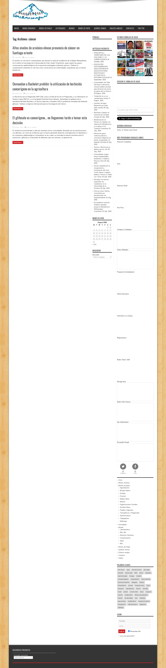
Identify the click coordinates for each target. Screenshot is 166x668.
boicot (141, 573)
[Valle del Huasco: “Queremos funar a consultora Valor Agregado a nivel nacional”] (139, 54)
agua (128, 569)
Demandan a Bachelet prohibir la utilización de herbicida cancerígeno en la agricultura (47, 86)
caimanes (148, 573)
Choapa (131, 576)
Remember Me (135, 631)
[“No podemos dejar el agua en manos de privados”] (139, 72)
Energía (122, 493)
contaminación (135, 579)
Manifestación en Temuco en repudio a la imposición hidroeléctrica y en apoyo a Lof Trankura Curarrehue (102, 124)
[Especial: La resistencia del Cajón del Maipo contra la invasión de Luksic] (148, 63)
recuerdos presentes (21, 655)
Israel (119, 592)
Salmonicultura (125, 516)
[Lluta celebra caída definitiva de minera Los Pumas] (130, 63)
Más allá (123, 532)
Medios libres (124, 499)
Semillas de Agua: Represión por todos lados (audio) (101, 105)
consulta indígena (123, 579)
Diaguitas (134, 582)
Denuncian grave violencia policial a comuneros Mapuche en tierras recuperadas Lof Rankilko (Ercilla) (102, 138)
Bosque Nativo (125, 490)
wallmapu (120, 607)
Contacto (130, 28)
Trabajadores (124, 518)
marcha (120, 595)
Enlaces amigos (116, 28)
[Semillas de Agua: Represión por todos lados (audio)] (130, 45)
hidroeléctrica (130, 588)
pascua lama (122, 601)
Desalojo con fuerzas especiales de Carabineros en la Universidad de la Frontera (101, 184)
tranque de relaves (143, 601)
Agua (122, 541)
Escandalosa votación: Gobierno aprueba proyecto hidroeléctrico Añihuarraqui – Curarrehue (102, 207)
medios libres (129, 595)
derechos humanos (123, 582)
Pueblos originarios (126, 510)
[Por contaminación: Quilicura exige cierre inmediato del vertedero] (139, 63)
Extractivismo (122, 585)
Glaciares (121, 588)
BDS (136, 573)
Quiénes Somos (100, 28)
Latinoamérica (125, 529)
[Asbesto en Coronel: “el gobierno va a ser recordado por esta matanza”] (148, 72)
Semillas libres (125, 507)
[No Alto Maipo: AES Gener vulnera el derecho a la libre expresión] (148, 45)
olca (136, 598)
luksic (142, 592)
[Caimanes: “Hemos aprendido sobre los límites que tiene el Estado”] (121, 63)
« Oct (94, 244)
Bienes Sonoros (28, 28)
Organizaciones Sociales (128, 504)
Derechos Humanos (127, 535)
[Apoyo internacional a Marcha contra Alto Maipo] (139, 45)
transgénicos (122, 604)
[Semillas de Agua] (31, 19)
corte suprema (145, 579)
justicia (126, 592)
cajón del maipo (122, 576)
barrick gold (128, 573)
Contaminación (125, 538)
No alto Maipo (129, 598)
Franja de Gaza (139, 585)
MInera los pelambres (141, 595)
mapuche (148, 592)
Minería (122, 502)
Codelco (138, 576)
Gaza (148, 585)
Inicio (16, 28)
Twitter (141, 28)
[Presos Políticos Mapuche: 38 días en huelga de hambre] (121, 72)
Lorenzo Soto (134, 592)
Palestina (142, 598)
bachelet (120, 573)
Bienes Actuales (45, 28)
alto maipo (147, 569)
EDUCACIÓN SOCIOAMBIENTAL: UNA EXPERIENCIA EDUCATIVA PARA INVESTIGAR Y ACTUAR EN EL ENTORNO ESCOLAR (102, 70)
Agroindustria (124, 488)
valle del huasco (132, 604)
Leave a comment (29, 57)
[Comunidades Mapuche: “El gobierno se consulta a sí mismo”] (130, 54)
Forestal (123, 496)
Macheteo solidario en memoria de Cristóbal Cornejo (101, 115)
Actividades (60, 28)
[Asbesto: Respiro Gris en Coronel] (121, 54)
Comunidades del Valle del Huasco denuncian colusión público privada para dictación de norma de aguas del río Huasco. (103, 87)
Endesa (142, 582)
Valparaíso (143, 604)
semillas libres (132, 601)
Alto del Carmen (136, 569)
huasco (138, 588)
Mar (121, 543)
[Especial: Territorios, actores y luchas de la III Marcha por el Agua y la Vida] (130, 72)
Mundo (72, 28)
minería (120, 598)
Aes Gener (121, 569)
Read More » (17, 75)
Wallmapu (123, 521)
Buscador (95, 255)
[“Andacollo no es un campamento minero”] (121, 45)
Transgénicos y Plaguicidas (129, 513)
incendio (145, 588)
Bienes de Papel (84, 28)
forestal (130, 585)
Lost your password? (127, 636)
